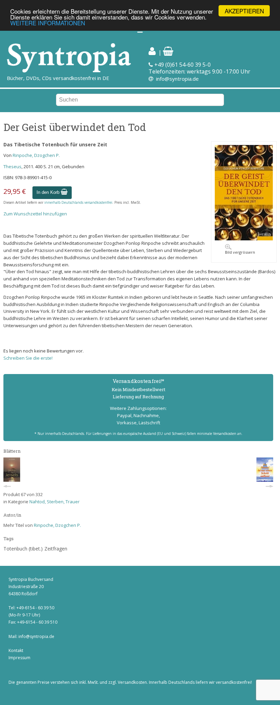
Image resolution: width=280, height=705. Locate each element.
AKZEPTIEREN (244, 10)
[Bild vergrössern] (244, 239)
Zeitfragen (55, 548)
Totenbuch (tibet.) (23, 548)
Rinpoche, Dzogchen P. (36, 155)
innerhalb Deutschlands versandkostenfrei (78, 202)
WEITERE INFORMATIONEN (47, 22)
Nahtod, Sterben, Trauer (54, 501)
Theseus (12, 166)
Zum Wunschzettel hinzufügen (35, 214)
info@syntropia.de (177, 78)
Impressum (19, 658)
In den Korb (49, 192)
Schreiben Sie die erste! (28, 358)
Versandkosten (132, 682)
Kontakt (16, 650)
